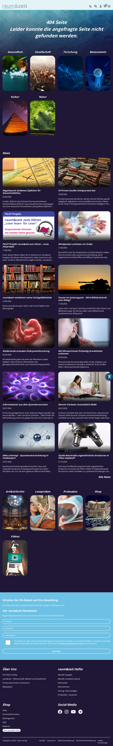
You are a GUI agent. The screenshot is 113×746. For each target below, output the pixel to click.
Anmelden (56, 651)
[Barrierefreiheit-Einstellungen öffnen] (109, 376)
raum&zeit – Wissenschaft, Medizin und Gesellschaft (24, 679)
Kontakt (42, 740)
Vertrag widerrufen (12, 730)
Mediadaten (7, 687)
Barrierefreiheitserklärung (86, 740)
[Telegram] (80, 712)
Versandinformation (11, 714)
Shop (5, 710)
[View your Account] (101, 6)
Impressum (51, 740)
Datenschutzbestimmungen (72, 643)
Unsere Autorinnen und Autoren (16, 683)
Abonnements (64, 687)
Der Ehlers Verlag (10, 675)
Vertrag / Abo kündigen (67, 691)
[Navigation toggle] (109, 6)
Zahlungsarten (9, 718)
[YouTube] (73, 712)
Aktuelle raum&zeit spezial (69, 679)
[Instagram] (66, 712)
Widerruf (6, 726)
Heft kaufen (62, 683)
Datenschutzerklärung (66, 740)
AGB (4, 722)
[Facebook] (60, 712)
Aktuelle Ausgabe (65, 675)
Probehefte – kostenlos (67, 695)
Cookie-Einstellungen (103, 741)
